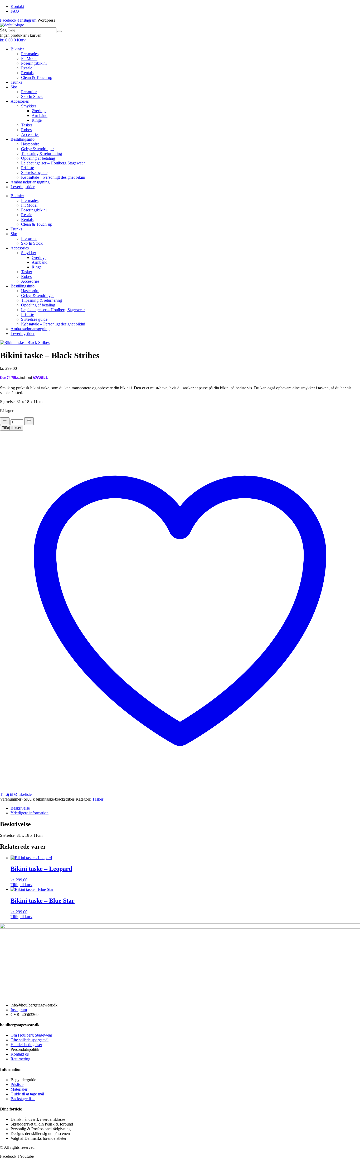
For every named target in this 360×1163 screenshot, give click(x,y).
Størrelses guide (34, 172)
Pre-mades (29, 53)
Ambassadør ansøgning (30, 182)
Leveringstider (23, 187)
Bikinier (17, 49)
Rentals (27, 72)
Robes (26, 129)
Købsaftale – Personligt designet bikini (53, 177)
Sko (14, 87)
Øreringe (39, 110)
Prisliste (27, 168)
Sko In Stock (32, 96)
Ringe (37, 120)
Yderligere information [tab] (29, 813)
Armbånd (39, 115)
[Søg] (59, 31)
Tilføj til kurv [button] (21, 884)
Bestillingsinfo (23, 139)
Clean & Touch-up (36, 77)
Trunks (16, 82)
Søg (3, 30)
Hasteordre (30, 144)
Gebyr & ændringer (37, 148)
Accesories (20, 101)
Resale (26, 68)
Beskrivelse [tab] (20, 808)
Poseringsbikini (34, 63)
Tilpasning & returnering (41, 153)
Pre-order (29, 91)
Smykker (28, 106)
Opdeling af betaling (38, 158)
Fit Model (29, 58)
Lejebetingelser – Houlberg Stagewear (53, 163)
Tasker (26, 125)
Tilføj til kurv (11, 428)
